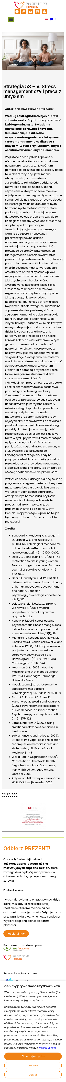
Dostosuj (33, 1065)
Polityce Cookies (47, 1047)
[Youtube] (30, 11)
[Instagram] (23, 11)
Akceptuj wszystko (33, 1056)
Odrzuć (33, 1074)
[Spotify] (44, 11)
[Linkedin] (37, 11)
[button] (11, 19)
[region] (33, 1031)
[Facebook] (17, 11)
